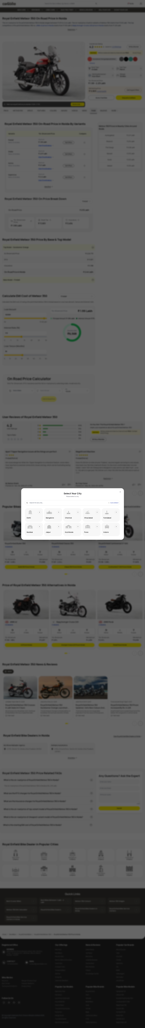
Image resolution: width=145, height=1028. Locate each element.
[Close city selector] (120, 492)
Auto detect (114, 503)
